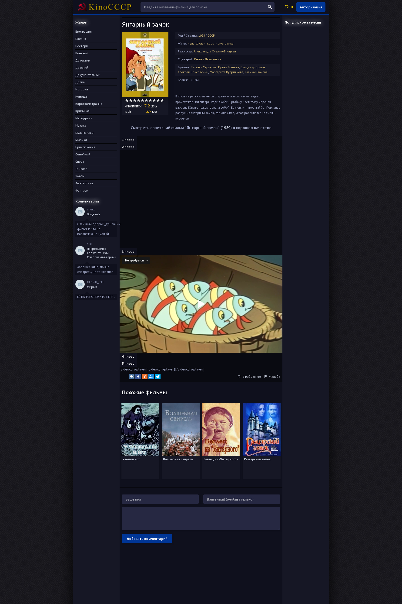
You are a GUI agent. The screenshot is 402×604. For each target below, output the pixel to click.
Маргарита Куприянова (226, 72)
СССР (211, 35)
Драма (80, 82)
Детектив (82, 60)
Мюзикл (81, 140)
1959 (201, 35)
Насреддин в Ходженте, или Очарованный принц (101, 253)
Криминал (82, 111)
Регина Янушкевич (207, 59)
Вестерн (81, 46)
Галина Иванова (256, 72)
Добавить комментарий (147, 538)
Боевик (80, 39)
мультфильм (196, 43)
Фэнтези (81, 190)
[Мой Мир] (151, 376)
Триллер (81, 169)
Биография (83, 31)
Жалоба (274, 376)
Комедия (81, 96)
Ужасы (79, 176)
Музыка (80, 125)
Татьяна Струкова (204, 67)
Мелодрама (83, 118)
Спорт (79, 161)
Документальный (87, 75)
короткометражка (220, 43)
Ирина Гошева (228, 67)
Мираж (92, 287)
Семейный (82, 154)
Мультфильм (84, 132)
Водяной (93, 214)
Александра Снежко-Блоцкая (215, 51)
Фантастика (84, 183)
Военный (81, 53)
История (81, 89)
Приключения (85, 147)
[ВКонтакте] (131, 376)
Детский (81, 67)
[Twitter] (158, 376)
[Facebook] (138, 376)
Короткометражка (88, 104)
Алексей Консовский (193, 72)
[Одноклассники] (144, 376)
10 (162, 100)
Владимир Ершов (253, 67)
